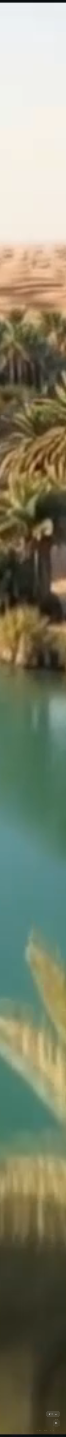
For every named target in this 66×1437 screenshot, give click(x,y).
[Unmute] (56, 1423)
